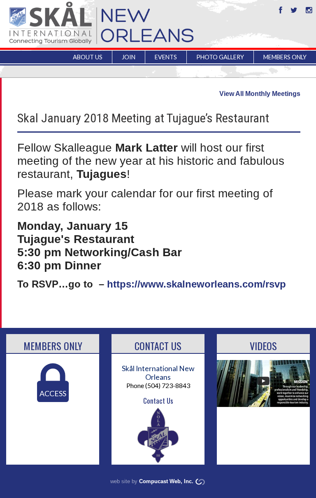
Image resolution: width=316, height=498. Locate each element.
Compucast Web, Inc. (166, 481)
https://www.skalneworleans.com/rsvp (196, 284)
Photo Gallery (220, 57)
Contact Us (158, 345)
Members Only (52, 345)
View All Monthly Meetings (259, 93)
